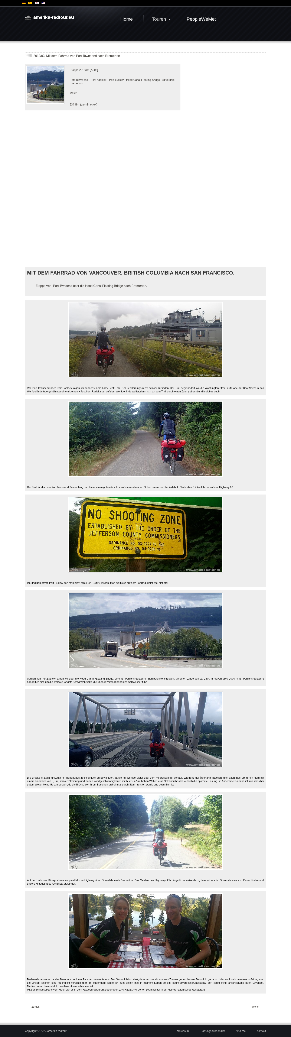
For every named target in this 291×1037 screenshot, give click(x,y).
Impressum (183, 1031)
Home (126, 19)
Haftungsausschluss (213, 1031)
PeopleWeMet (201, 19)
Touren (159, 19)
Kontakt (261, 1031)
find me (241, 1031)
